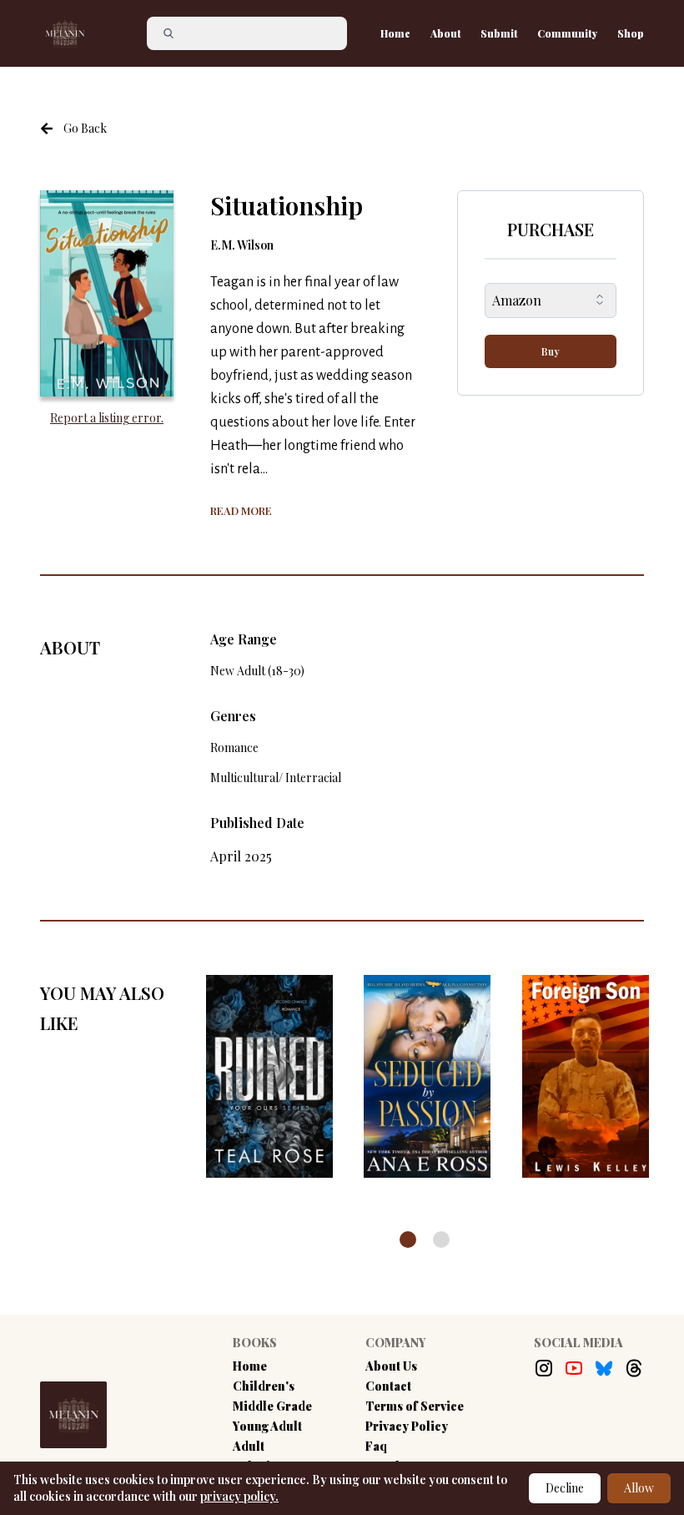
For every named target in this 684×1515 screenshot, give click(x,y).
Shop (630, 33)
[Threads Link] (634, 1368)
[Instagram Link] (544, 1368)
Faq (376, 1446)
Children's (263, 1386)
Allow (639, 1488)
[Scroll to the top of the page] (636, 1435)
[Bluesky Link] (604, 1368)
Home (395, 33)
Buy (550, 351)
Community (567, 33)
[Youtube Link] (574, 1368)
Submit (498, 33)
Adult (248, 1446)
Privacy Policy (406, 1426)
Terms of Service (414, 1406)
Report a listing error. (106, 418)
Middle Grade (272, 1406)
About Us (391, 1366)
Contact (388, 1386)
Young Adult (267, 1426)
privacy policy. (239, 1496)
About (445, 33)
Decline (565, 1488)
